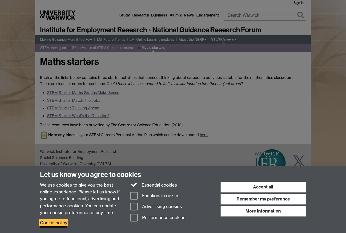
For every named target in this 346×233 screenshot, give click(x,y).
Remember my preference (263, 199)
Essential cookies (159, 185)
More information (263, 211)
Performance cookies (163, 218)
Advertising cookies (161, 206)
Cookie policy (53, 222)
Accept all (263, 187)
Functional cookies (160, 195)
